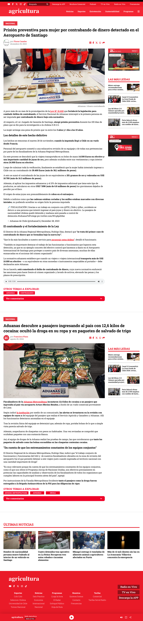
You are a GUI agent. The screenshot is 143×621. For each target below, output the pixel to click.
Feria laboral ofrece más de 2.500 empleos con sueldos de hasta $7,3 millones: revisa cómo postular (130, 122)
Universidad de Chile (18, 603)
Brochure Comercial (77, 4)
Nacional (10, 23)
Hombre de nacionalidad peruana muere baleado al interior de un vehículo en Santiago (16, 555)
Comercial (97, 596)
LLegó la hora (57, 596)
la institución (23, 412)
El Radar (57, 600)
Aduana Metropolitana (16, 493)
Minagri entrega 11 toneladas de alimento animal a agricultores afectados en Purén (89, 554)
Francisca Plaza (21, 336)
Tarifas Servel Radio (97, 600)
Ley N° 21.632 (57, 111)
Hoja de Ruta (57, 607)
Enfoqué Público (57, 603)
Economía (38, 600)
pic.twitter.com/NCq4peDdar (51, 216)
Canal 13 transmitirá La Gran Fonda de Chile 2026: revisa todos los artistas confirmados (130, 99)
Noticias (69, 11)
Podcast (93, 4)
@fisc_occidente (86, 207)
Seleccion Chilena (18, 600)
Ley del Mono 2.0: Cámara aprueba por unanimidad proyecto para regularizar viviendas (116, 111)
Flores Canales (20, 41)
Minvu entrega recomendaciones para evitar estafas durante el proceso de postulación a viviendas (116, 87)
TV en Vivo (105, 4)
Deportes (81, 11)
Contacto (76, 600)
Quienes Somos (76, 596)
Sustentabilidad (112, 11)
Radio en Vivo (119, 4)
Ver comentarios (15, 298)
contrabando (27, 293)
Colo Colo (18, 596)
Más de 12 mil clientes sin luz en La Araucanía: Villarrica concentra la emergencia (123, 554)
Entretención (95, 11)
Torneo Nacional (18, 607)
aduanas (10, 293)
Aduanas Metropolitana (35, 401)
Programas (128, 11)
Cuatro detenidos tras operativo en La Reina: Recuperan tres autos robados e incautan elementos (53, 555)
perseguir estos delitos (62, 239)
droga (53, 493)
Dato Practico (38, 596)
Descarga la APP (58, 4)
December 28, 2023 (50, 221)
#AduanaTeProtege (27, 216)
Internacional (38, 603)
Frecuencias (135, 4)
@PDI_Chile (70, 207)
